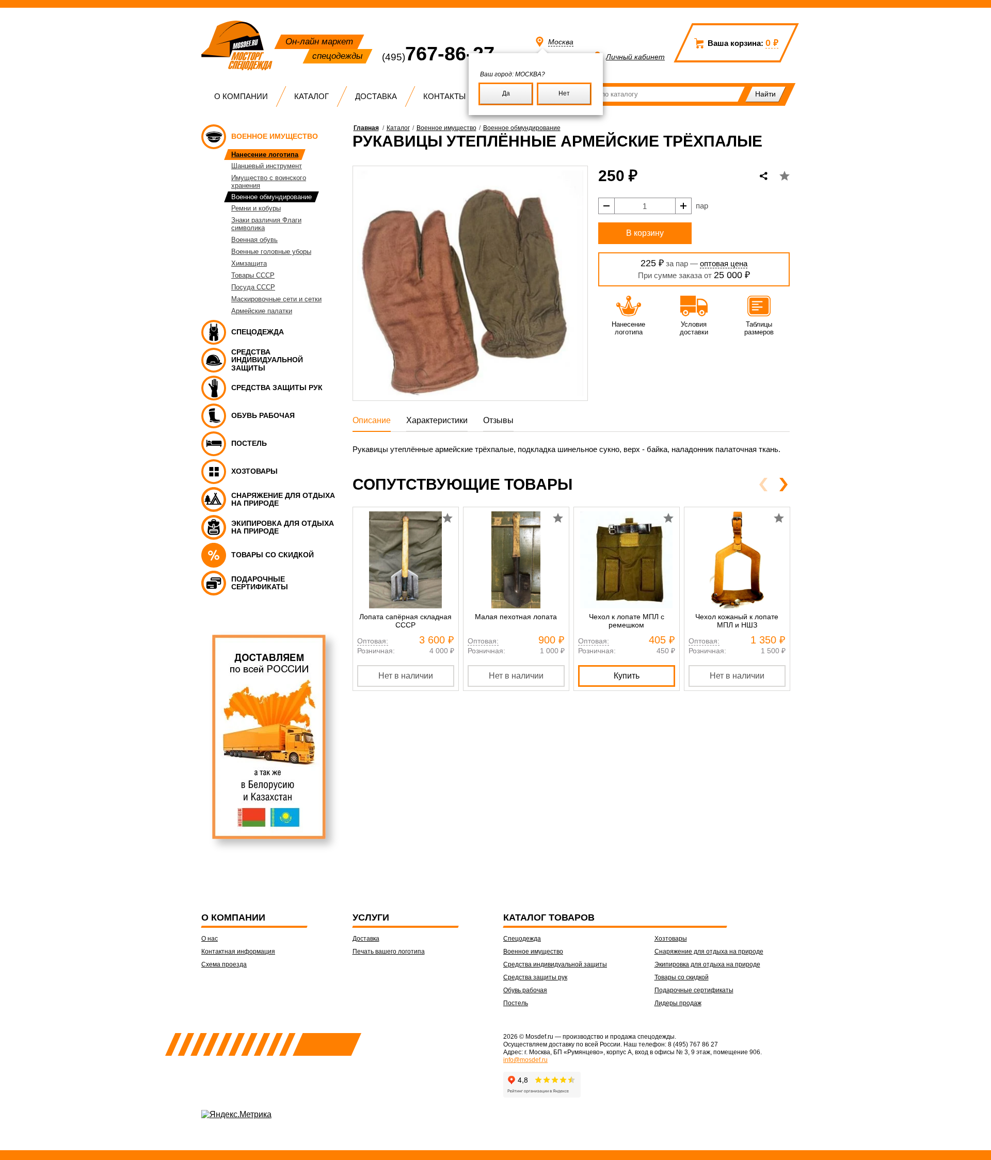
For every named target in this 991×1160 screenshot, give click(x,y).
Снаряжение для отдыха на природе (708, 951)
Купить (627, 675)
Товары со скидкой (681, 977)
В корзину (645, 233)
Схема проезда (224, 964)
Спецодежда (522, 938)
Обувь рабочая (525, 990)
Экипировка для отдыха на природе (707, 964)
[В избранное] (784, 176)
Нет (564, 93)
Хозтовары (670, 938)
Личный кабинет (635, 57)
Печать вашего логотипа (389, 951)
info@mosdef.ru (525, 1060)
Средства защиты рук (535, 977)
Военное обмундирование (522, 128)
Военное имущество (446, 128)
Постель (515, 1003)
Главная (366, 128)
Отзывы (498, 420)
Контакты (444, 96)
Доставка (376, 96)
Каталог (311, 96)
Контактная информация (238, 951)
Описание (372, 420)
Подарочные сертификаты (693, 990)
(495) (438, 57)
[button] (783, 484)
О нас (209, 938)
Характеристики (437, 420)
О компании (241, 96)
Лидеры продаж (677, 1003)
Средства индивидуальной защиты (555, 964)
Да (506, 93)
